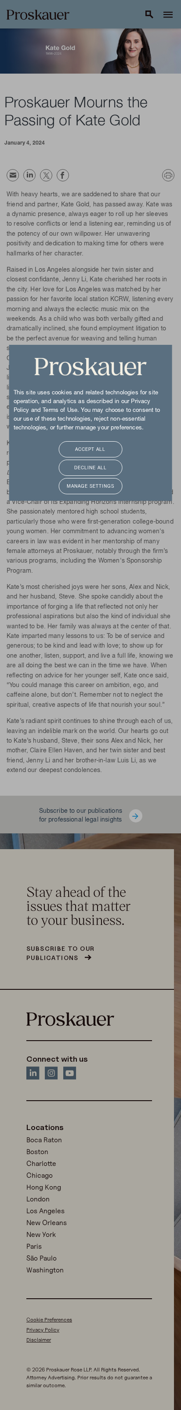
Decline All (90, 468)
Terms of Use (60, 410)
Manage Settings (90, 487)
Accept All (90, 450)
